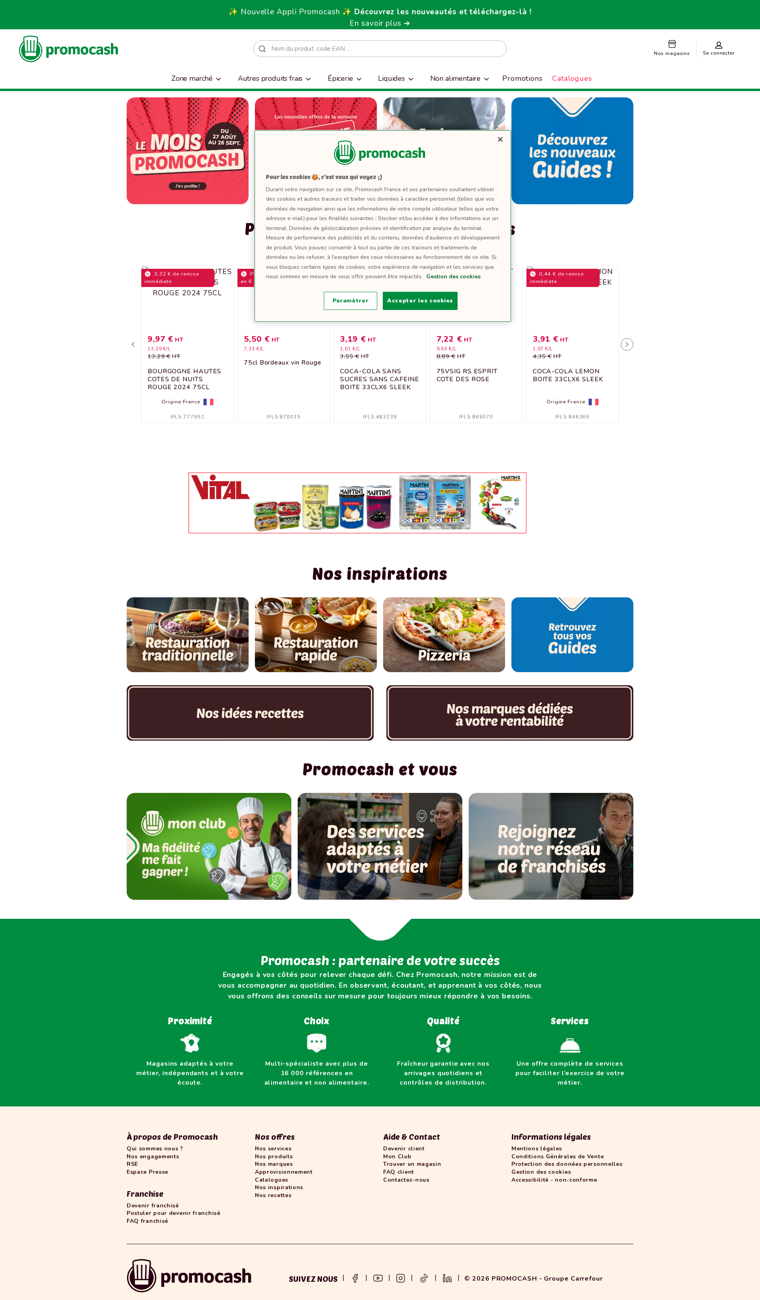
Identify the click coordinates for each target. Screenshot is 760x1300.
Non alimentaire (455, 78)
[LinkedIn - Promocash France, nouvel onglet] (447, 1277)
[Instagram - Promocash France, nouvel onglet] (400, 1277)
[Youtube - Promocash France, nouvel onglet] (378, 1277)
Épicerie (340, 78)
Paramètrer (350, 300)
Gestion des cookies (453, 276)
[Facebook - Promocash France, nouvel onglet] (355, 1277)
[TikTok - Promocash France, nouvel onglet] (424, 1277)
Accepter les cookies (420, 300)
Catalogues (572, 78)
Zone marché (192, 78)
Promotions (522, 78)
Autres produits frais (270, 78)
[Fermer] (500, 139)
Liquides (391, 78)
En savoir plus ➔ (380, 23)
